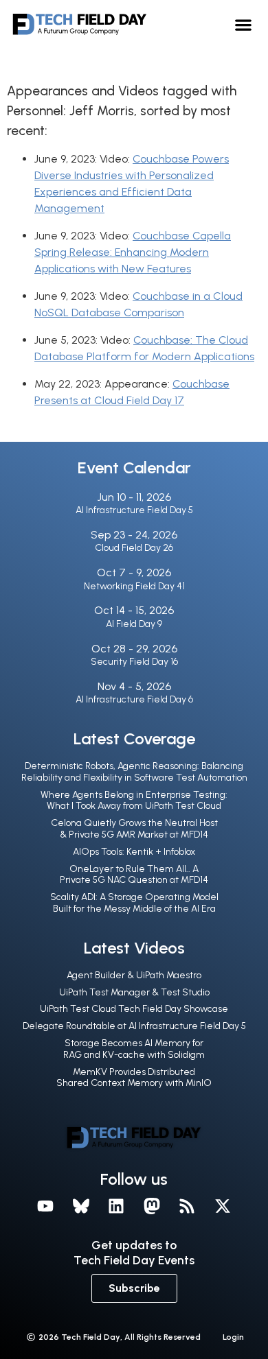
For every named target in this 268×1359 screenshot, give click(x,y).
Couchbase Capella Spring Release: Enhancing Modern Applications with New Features (132, 252)
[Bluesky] (81, 1206)
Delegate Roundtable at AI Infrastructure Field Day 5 (134, 1026)
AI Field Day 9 (134, 624)
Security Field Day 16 (134, 661)
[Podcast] (187, 1206)
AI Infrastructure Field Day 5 (134, 510)
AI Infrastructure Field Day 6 (134, 699)
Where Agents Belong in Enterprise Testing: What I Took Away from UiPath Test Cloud (134, 800)
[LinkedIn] (116, 1206)
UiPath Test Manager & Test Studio (134, 992)
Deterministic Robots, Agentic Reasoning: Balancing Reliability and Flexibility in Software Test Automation (134, 771)
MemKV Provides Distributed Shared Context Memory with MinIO (134, 1077)
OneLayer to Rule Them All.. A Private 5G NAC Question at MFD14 (134, 874)
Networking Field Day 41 (134, 586)
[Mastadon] (152, 1206)
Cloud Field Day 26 (134, 548)
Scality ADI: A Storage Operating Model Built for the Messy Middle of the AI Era (134, 902)
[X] (222, 1206)
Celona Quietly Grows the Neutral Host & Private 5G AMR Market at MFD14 (134, 828)
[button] (243, 24)
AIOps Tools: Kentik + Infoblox (134, 852)
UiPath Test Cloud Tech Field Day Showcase (134, 1009)
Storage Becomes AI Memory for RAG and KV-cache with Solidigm (134, 1049)
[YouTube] (45, 1206)
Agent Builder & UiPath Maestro (134, 975)
